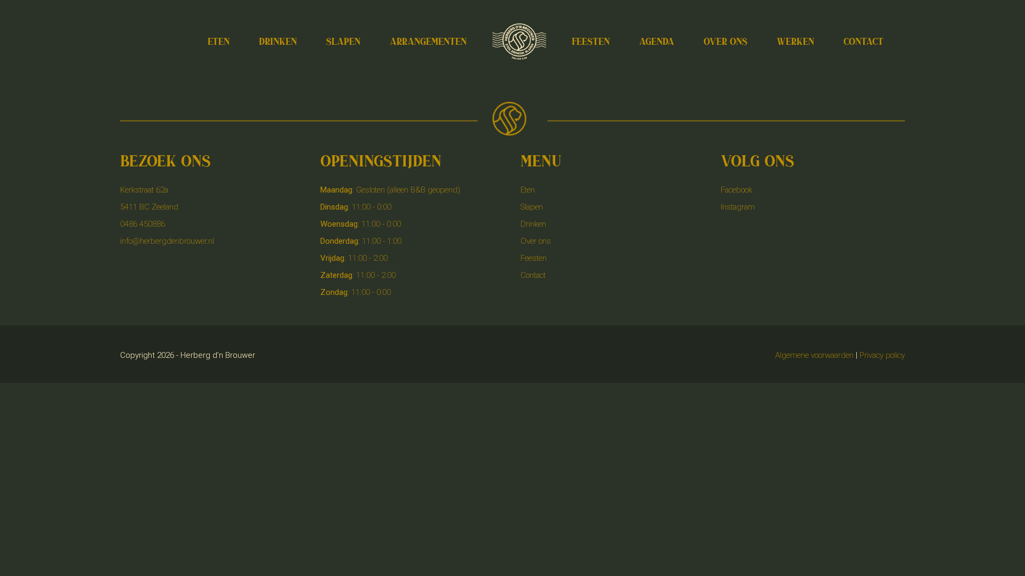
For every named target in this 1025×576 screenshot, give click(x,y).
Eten (528, 190)
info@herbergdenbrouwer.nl (167, 241)
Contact (533, 275)
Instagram (738, 207)
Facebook (736, 190)
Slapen (532, 207)
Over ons (536, 241)
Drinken (533, 224)
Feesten (534, 258)
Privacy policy (882, 355)
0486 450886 (142, 224)
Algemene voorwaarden (814, 355)
